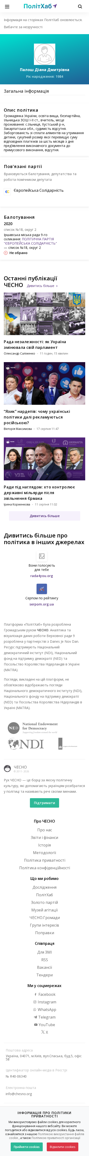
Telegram (46, 1017)
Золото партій (44, 902)
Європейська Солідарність (39, 190)
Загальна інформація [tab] (26, 91)
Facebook (46, 994)
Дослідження (44, 887)
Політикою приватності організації (56, 1138)
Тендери (44, 975)
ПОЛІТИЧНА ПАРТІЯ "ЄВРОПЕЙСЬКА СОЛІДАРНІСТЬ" (30, 241)
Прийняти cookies (27, 1147)
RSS (44, 959)
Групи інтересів (44, 925)
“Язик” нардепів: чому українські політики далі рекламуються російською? (37, 417)
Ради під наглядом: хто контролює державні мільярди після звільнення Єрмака (39, 492)
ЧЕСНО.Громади (44, 917)
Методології (44, 852)
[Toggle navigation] (7, 6)
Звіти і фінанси (44, 837)
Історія (44, 845)
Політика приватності (44, 860)
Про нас (44, 830)
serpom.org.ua (41, 604)
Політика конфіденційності (44, 867)
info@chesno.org (19, 1094)
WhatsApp (46, 1009)
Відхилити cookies (62, 1147)
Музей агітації (44, 910)
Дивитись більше (40, 285)
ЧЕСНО (20, 767)
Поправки (44, 932)
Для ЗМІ (44, 952)
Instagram (46, 1002)
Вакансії (44, 967)
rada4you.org (41, 575)
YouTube (46, 1024)
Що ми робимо (44, 878)
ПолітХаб (44, 894)
